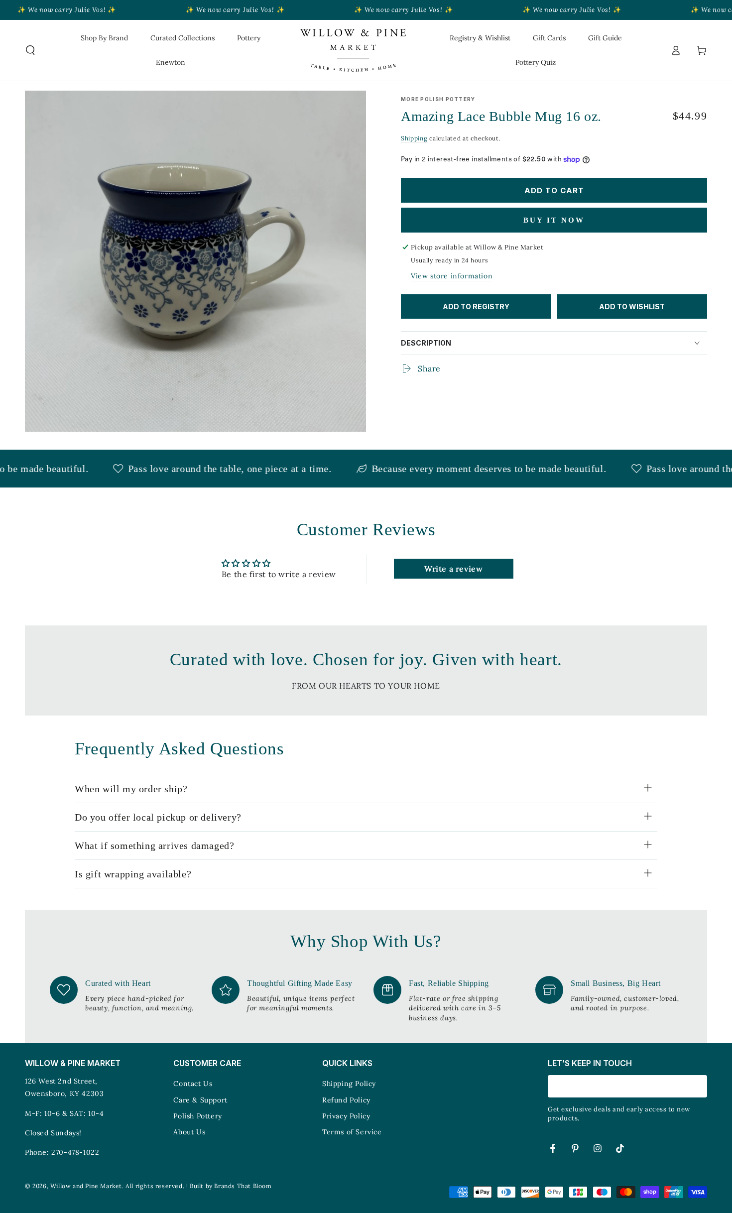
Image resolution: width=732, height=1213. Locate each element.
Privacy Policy (346, 1115)
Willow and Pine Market (86, 1186)
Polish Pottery (197, 1115)
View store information (451, 275)
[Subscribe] (701, 1086)
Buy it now (554, 220)
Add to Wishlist (632, 306)
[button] (30, 50)
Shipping (414, 138)
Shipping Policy (349, 1083)
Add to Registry (476, 306)
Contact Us (192, 1083)
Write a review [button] (453, 569)
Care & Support (200, 1099)
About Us (189, 1131)
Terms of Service (352, 1131)
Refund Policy (346, 1099)
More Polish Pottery (438, 99)
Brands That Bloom (242, 1186)
